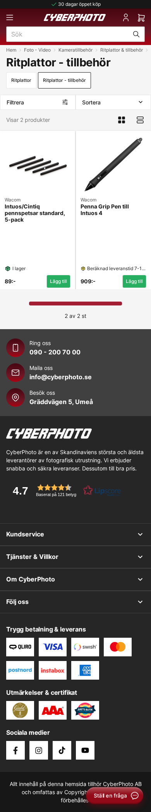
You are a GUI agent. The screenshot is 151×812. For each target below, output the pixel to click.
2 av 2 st (75, 315)
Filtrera (15, 102)
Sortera (91, 102)
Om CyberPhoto (30, 579)
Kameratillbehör (75, 50)
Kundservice (25, 534)
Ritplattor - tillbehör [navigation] (64, 80)
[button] (64, 490)
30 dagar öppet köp (79, 4)
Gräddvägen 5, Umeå (61, 402)
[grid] (75, 208)
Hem (11, 50)
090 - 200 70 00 (55, 352)
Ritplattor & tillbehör (121, 50)
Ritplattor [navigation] (21, 80)
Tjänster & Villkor (32, 556)
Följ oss (17, 602)
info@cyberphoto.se (60, 377)
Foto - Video (37, 50)
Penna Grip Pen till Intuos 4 (105, 209)
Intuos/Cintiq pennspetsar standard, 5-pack (35, 213)
